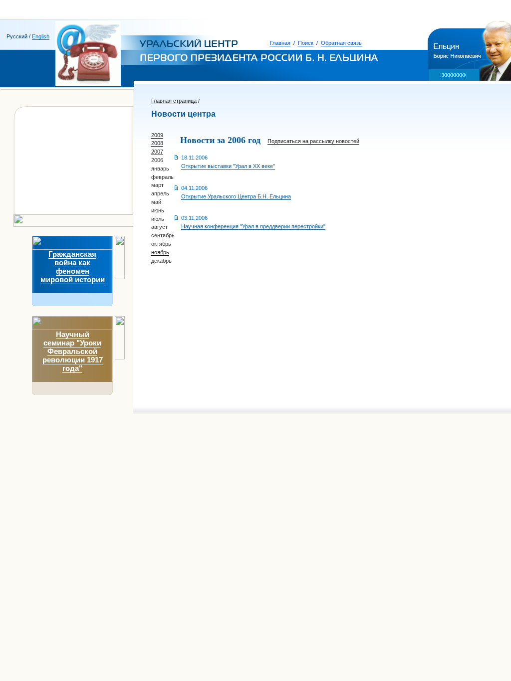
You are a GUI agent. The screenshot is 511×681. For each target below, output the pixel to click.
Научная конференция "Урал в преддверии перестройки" (253, 226)
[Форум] (36, 209)
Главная (280, 43)
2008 (157, 143)
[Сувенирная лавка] (52, 186)
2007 (157, 152)
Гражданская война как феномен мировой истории (72, 267)
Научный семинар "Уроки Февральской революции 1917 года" (72, 351)
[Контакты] (40, 197)
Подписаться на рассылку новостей (313, 141)
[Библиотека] (43, 174)
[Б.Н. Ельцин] (43, 127)
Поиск (305, 43)
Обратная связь (341, 43)
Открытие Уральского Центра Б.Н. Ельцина (236, 196)
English (40, 36)
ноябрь (160, 252)
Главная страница (174, 101)
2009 (157, 135)
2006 (157, 160)
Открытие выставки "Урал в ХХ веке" (228, 166)
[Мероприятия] (46, 163)
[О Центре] (39, 139)
